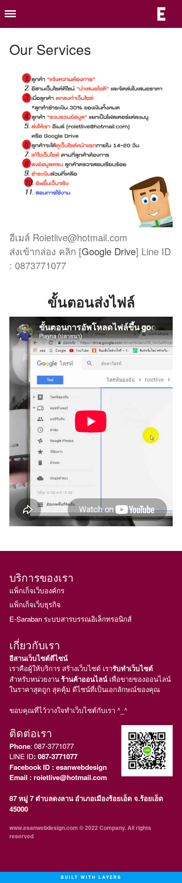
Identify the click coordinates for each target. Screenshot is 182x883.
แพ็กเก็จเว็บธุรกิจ (35, 604)
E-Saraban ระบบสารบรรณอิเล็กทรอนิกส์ (70, 619)
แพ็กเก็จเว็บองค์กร (36, 590)
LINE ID (43, 756)
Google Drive (109, 251)
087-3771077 (54, 746)
